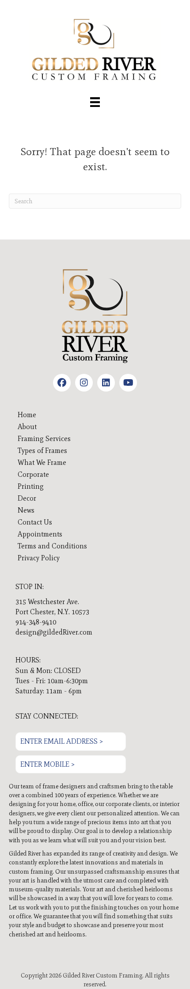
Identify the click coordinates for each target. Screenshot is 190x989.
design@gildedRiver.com (53, 632)
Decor (27, 498)
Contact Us (35, 522)
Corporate (33, 474)
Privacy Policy (39, 558)
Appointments (40, 534)
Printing (31, 486)
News (26, 510)
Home (27, 415)
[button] (62, 383)
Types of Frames (42, 450)
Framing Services (44, 438)
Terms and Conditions (52, 546)
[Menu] (95, 102)
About (27, 426)
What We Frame (42, 462)
